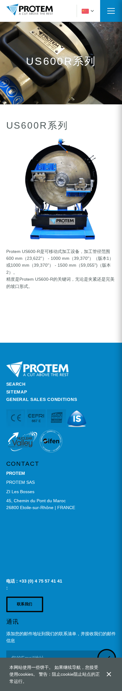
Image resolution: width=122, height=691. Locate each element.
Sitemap (16, 391)
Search (16, 384)
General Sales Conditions (41, 399)
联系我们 (25, 604)
